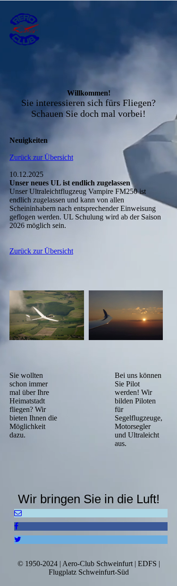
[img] (48, 29)
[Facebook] (16, 526)
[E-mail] (18, 513)
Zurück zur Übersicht (41, 157)
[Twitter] (17, 539)
